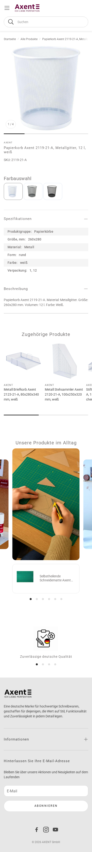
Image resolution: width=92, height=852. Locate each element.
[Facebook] (36, 829)
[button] (46, 22)
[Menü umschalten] (7, 8)
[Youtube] (55, 829)
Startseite (10, 39)
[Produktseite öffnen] (23, 361)
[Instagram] (46, 829)
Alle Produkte (29, 39)
